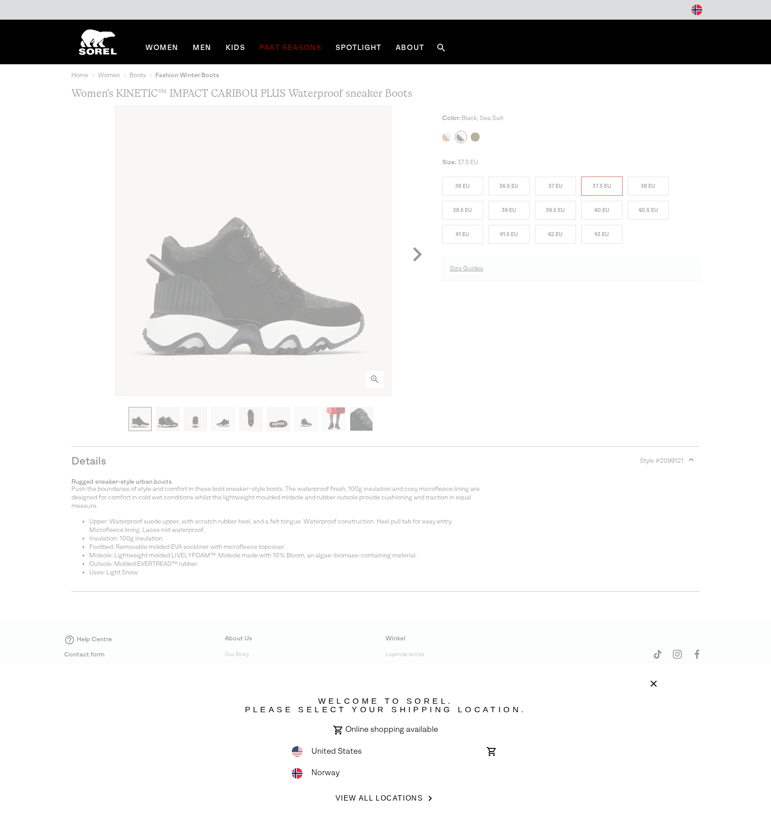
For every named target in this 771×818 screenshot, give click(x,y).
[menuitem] (162, 47)
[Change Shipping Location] (697, 10)
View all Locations (379, 798)
